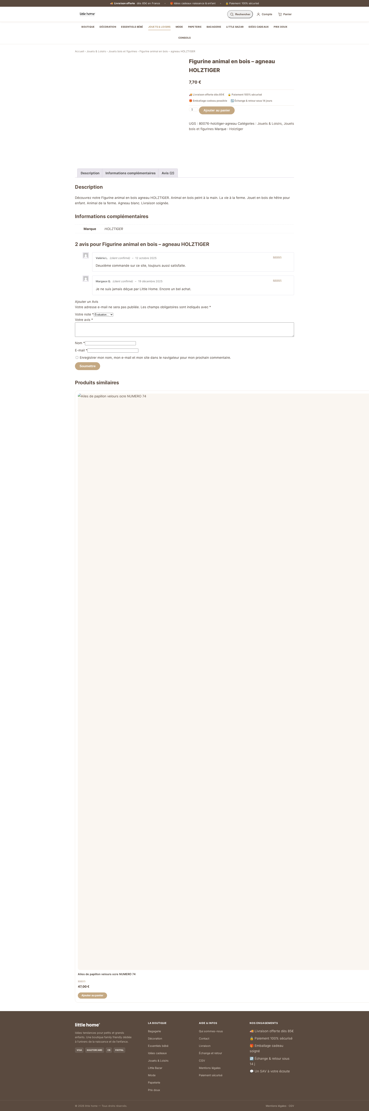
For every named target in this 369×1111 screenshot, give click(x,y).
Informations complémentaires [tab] (131, 173)
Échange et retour (210, 1053)
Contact (204, 1038)
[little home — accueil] (87, 14)
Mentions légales (210, 1068)
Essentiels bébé (132, 26)
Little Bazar (235, 26)
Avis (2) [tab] (168, 173)
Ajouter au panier (217, 110)
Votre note (84, 314)
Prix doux (280, 26)
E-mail (81, 350)
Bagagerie (214, 26)
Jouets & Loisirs (159, 26)
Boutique (88, 26)
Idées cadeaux (258, 26)
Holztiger (236, 129)
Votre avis (84, 320)
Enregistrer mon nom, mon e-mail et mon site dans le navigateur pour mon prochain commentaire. (155, 358)
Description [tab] (90, 173)
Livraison (204, 1046)
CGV (202, 1060)
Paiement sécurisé (210, 1075)
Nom (80, 343)
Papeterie (195, 26)
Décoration (108, 26)
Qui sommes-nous (211, 1031)
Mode (179, 26)
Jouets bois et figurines (122, 51)
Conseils (184, 37)
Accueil (79, 51)
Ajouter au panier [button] (92, 995)
